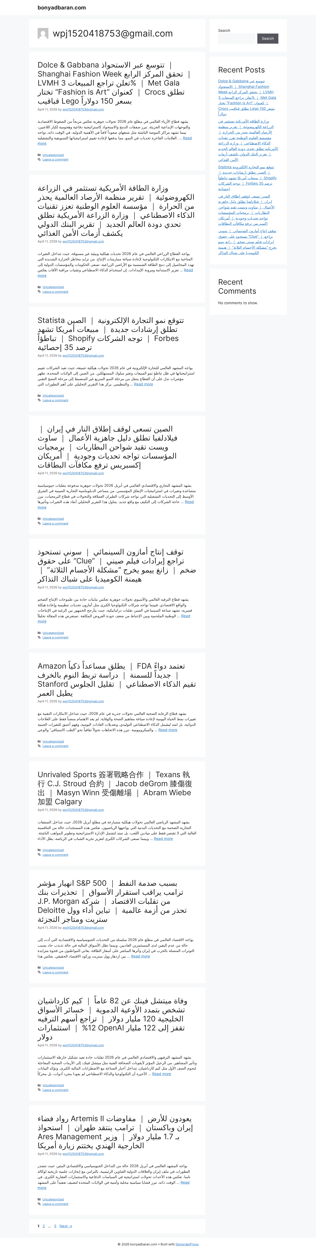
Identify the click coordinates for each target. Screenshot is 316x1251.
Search (224, 30)
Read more (143, 384)
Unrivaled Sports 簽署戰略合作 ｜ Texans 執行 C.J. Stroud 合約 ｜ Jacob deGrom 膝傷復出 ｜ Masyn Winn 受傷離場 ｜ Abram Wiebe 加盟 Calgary (115, 788)
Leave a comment (55, 159)
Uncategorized (53, 155)
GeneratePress (187, 1244)
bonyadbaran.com (62, 7)
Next (66, 1226)
